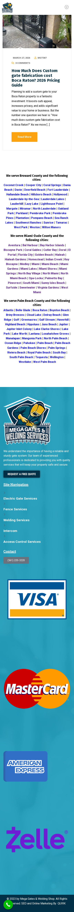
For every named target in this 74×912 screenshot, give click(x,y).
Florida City (25, 254)
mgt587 (42, 57)
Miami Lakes (28, 268)
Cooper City (33, 185)
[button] (66, 7)
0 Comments (22, 63)
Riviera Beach (16, 352)
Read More (24, 137)
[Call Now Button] (8, 904)
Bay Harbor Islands (52, 245)
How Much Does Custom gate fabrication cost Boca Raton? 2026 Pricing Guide (36, 78)
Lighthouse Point (52, 203)
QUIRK (62, 903)
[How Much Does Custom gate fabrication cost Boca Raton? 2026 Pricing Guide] (37, 31)
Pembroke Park (40, 213)
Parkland (22, 213)
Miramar (25, 208)
